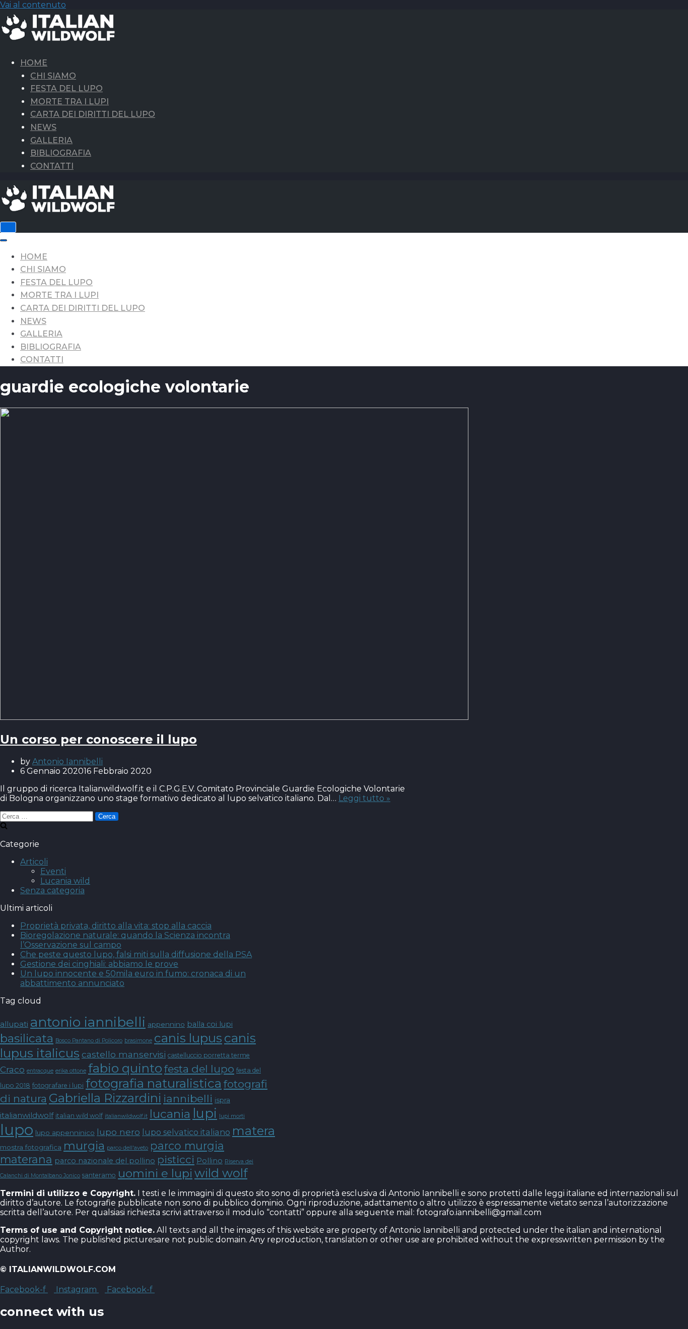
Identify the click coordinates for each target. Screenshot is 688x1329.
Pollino (209, 1160)
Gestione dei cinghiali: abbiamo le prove (99, 964)
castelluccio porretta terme (209, 1055)
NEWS (43, 127)
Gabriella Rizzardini (105, 1098)
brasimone (138, 1040)
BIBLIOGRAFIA (60, 153)
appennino (166, 1024)
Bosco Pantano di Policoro (88, 1040)
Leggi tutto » (364, 798)
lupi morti (232, 1116)
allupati (14, 1024)
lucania (170, 1114)
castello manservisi (124, 1054)
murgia (84, 1146)
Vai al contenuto (33, 5)
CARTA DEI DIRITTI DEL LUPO (92, 114)
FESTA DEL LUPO (66, 88)
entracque (40, 1071)
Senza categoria (52, 890)
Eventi (53, 871)
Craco (12, 1069)
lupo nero (118, 1131)
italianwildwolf (26, 1115)
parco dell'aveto (127, 1148)
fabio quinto (125, 1068)
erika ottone (70, 1071)
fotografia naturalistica (154, 1083)
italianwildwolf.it (126, 1116)
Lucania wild (65, 881)
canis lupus (188, 1038)
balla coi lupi (210, 1024)
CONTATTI (52, 166)
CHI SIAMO (53, 76)
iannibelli (188, 1098)
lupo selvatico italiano (186, 1132)
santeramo (99, 1175)
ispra (222, 1100)
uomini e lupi (155, 1173)
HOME (33, 63)
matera (253, 1130)
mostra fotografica (30, 1147)
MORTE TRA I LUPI (69, 101)
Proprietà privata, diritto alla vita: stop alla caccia (116, 926)
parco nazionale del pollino (104, 1160)
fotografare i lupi (58, 1085)
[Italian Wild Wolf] (60, 38)
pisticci (175, 1159)
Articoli (34, 862)
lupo (16, 1130)
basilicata (26, 1038)
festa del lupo (199, 1068)
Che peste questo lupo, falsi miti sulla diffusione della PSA (136, 954)
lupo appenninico (65, 1132)
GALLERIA (51, 140)
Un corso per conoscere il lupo (98, 739)
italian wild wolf (79, 1115)
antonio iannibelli (88, 1022)
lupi (204, 1113)
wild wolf (220, 1173)
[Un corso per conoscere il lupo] (234, 717)
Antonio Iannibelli (67, 761)
